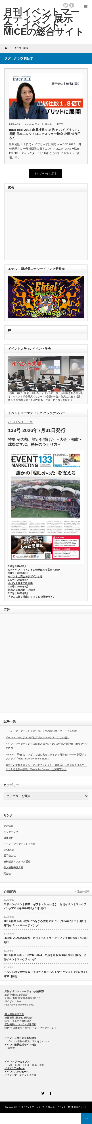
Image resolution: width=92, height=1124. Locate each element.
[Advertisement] (38, 226)
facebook (71, 5)
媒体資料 (8, 837)
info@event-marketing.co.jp (19, 1004)
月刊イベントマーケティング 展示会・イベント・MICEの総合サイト (52, 1107)
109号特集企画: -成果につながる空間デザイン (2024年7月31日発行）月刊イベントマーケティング (46, 923)
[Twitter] (42, 1092)
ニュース (39, 124)
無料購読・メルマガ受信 (17, 861)
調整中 (11, 1048)
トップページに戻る (46, 173)
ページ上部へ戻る (86, 1118)
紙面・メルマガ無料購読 (17, 1021)
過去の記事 (83, 891)
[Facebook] (49, 1092)
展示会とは (10, 855)
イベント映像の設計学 (20, 583)
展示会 (48, 124)
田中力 (59, 124)
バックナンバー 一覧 (20, 422)
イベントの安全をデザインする (25, 576)
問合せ (7, 873)
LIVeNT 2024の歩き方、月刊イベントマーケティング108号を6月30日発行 (46, 940)
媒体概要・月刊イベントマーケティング (35, 1027)
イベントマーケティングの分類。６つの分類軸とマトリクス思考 (41, 731)
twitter (65, 5)
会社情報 (8, 825)
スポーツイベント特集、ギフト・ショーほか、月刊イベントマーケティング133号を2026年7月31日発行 (45, 906)
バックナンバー (12, 832)
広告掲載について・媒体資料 (20, 1024)
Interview (29, 124)
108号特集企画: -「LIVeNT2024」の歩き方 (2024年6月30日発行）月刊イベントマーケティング (45, 957)
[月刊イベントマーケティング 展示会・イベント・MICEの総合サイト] (43, 22)
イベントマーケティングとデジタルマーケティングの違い (37, 737)
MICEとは (9, 849)
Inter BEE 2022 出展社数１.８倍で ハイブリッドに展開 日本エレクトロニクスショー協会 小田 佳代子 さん (45, 134)
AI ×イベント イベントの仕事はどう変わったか (34, 569)
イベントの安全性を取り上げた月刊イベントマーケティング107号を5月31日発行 (46, 974)
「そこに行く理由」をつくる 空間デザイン (31, 596)
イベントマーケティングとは (20, 843)
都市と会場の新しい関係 (21, 590)
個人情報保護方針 (13, 867)
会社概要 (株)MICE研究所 (18, 1017)
